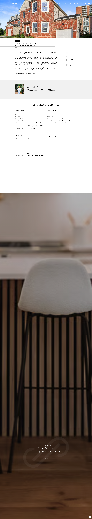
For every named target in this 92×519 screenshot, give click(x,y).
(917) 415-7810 (42, 90)
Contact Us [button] (46, 458)
